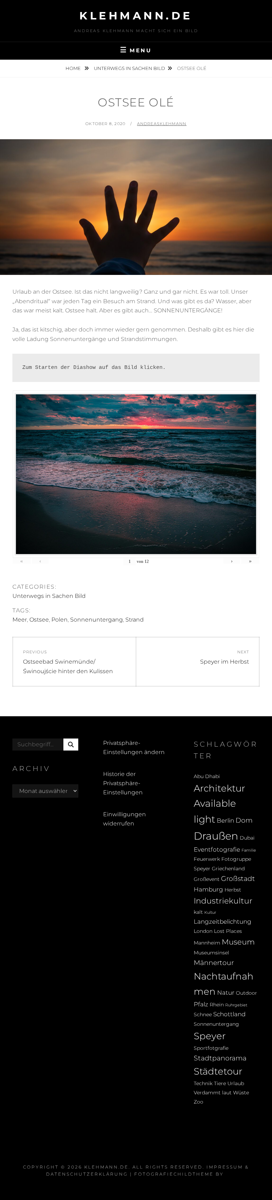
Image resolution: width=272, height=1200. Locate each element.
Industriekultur (223, 901)
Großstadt (238, 878)
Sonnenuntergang (96, 619)
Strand (134, 619)
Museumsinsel (211, 952)
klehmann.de (136, 15)
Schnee (203, 1014)
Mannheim (207, 943)
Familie (249, 850)
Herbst (233, 890)
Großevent (207, 879)
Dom (244, 820)
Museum (238, 941)
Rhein (217, 1004)
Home (74, 68)
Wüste (241, 1092)
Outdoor (246, 993)
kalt (198, 912)
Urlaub (235, 1083)
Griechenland (228, 868)
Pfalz (201, 1004)
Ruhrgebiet (236, 1005)
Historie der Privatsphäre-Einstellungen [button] (123, 783)
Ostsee (39, 619)
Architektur (219, 788)
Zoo (198, 1102)
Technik (203, 1083)
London (203, 931)
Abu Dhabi (207, 776)
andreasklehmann (162, 123)
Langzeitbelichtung (222, 921)
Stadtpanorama (220, 1058)
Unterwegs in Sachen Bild (129, 68)
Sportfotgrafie (211, 1048)
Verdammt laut (213, 1092)
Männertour (214, 962)
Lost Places (228, 931)
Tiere (220, 1083)
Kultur (210, 912)
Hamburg (208, 889)
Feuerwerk (207, 859)
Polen (59, 619)
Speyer (210, 1035)
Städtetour (218, 1071)
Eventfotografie (217, 849)
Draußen (216, 836)
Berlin (225, 820)
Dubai (247, 838)
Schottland (229, 1014)
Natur (225, 992)
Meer (19, 619)
